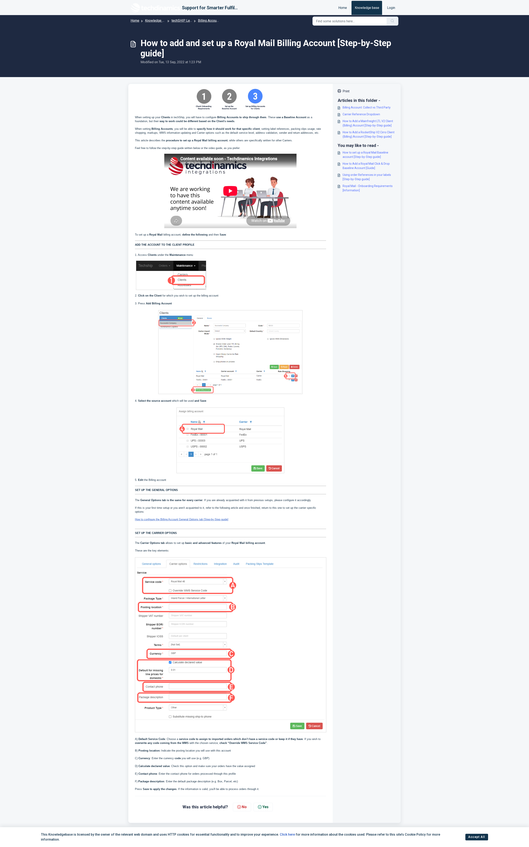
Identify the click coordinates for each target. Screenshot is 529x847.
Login (391, 8)
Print (346, 91)
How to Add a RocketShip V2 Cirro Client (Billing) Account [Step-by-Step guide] (368, 134)
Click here (287, 834)
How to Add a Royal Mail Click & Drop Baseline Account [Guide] (366, 166)
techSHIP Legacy (184, 21)
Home (342, 8)
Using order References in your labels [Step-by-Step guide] (367, 177)
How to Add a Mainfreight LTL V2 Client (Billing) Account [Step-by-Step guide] (368, 123)
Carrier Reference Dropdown (361, 114)
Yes (265, 807)
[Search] (392, 21)
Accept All (476, 837)
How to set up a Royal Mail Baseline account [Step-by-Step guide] (365, 154)
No (244, 807)
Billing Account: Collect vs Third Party (367, 107)
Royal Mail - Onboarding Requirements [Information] (368, 188)
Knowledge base (367, 8)
